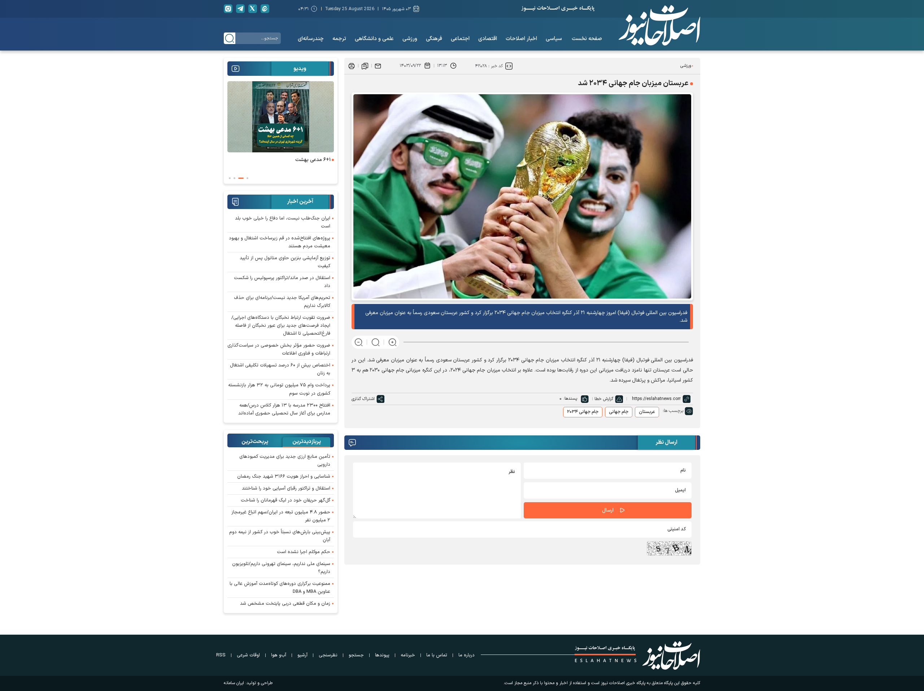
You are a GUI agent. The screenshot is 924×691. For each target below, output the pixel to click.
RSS (221, 655)
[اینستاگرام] (228, 8)
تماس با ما (436, 655)
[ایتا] (265, 8)
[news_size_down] (358, 342)
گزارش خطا (603, 399)
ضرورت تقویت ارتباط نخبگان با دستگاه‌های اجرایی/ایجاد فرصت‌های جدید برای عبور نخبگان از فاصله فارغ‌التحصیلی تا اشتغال (280, 325)
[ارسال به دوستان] (378, 65)
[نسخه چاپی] (351, 65)
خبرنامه (408, 655)
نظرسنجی (328, 655)
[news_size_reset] (375, 342)
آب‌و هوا (278, 655)
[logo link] (659, 25)
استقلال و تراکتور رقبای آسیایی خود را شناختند (286, 488)
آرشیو (302, 655)
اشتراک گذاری (363, 399)
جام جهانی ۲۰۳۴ (582, 412)
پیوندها (382, 655)
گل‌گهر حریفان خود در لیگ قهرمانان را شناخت (285, 500)
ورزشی (685, 65)
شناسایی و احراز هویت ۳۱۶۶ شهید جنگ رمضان (283, 476)
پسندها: (570, 398)
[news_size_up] (392, 342)
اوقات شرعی (248, 655)
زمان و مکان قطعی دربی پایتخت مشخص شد (285, 603)
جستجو (356, 655)
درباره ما (466, 655)
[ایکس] (252, 8)
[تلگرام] (240, 8)
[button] (247, 178)
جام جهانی (618, 412)
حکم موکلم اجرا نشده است (303, 552)
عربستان (647, 412)
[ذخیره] (365, 65)
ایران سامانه (234, 683)
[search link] (229, 38)
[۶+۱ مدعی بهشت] (280, 116)
